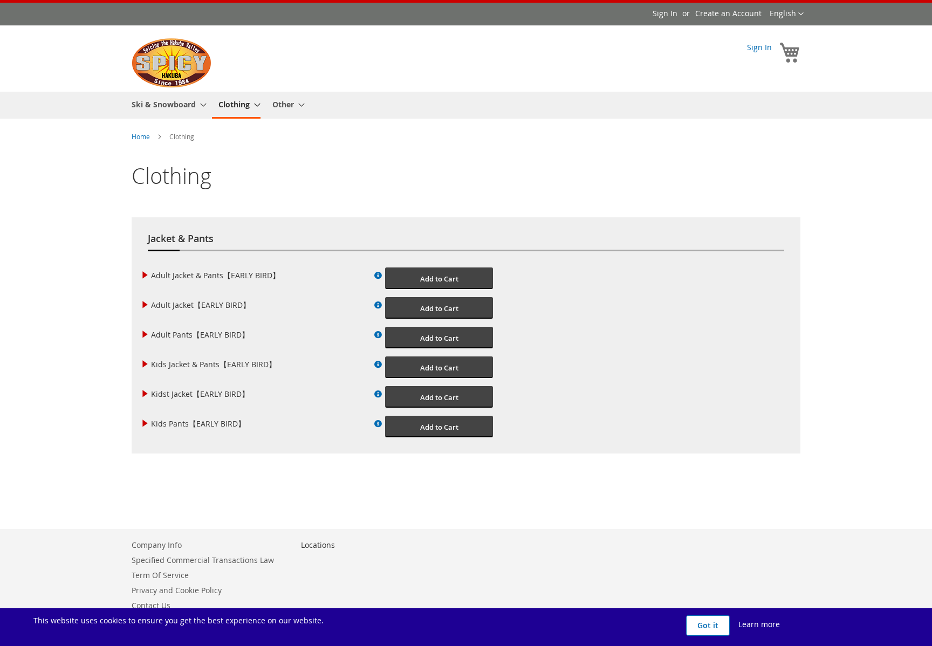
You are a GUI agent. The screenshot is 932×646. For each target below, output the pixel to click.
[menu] (466, 105)
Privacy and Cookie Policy (177, 590)
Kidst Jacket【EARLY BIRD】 (200, 394)
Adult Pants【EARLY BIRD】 (200, 334)
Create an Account (728, 13)
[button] (787, 14)
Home (142, 136)
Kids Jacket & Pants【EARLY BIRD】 (213, 364)
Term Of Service (160, 575)
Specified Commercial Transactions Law (203, 560)
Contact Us (151, 605)
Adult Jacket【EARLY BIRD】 (200, 305)
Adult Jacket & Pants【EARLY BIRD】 (215, 275)
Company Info (157, 545)
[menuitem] (166, 104)
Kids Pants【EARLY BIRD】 (198, 423)
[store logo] (171, 63)
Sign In (665, 13)
